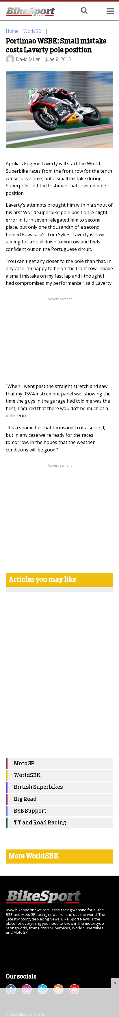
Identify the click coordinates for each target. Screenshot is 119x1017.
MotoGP (24, 763)
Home (12, 31)
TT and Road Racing (40, 823)
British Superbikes (38, 787)
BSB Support (30, 811)
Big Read (25, 799)
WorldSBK (33, 31)
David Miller (28, 59)
